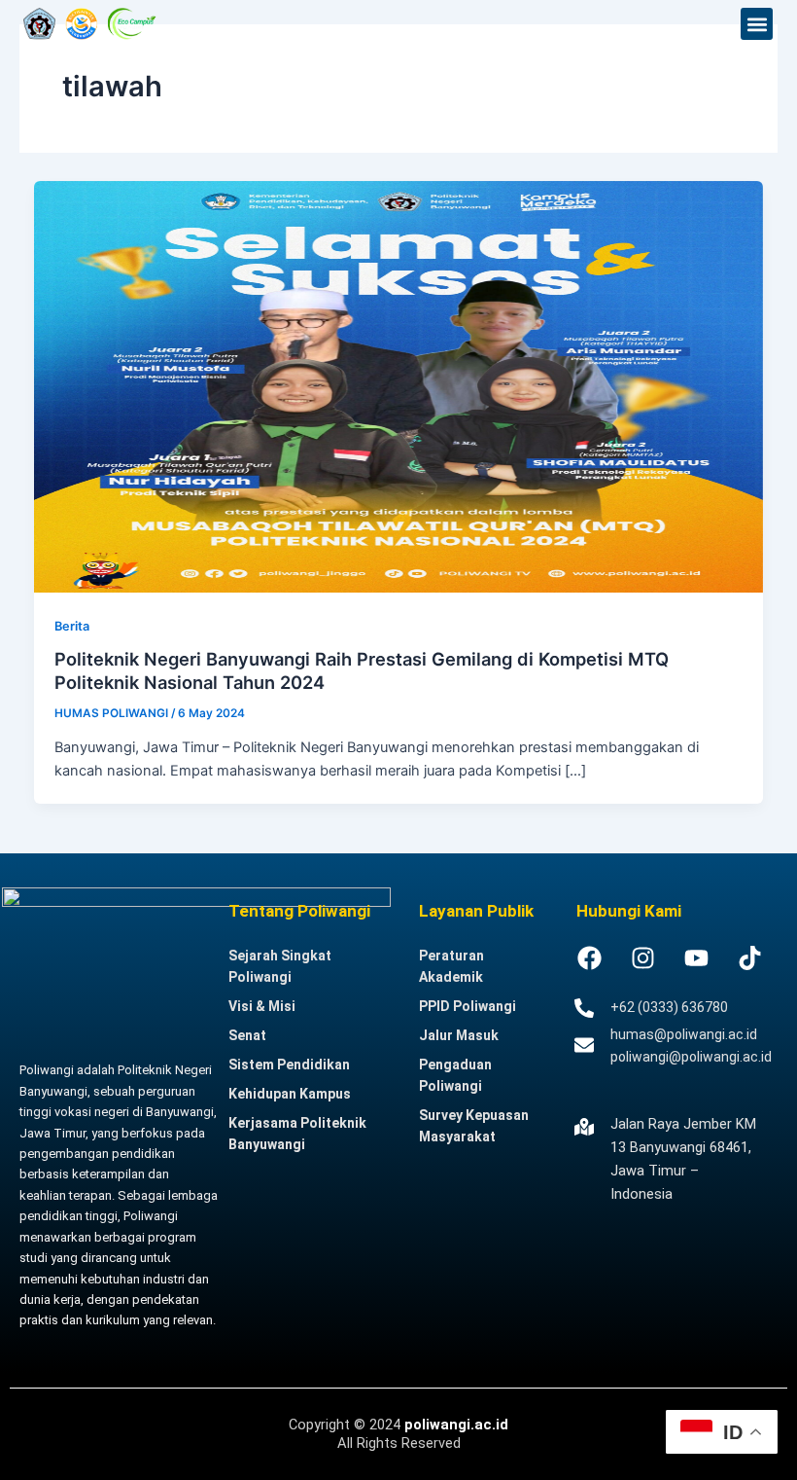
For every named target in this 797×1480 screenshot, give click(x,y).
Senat (247, 1035)
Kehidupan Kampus (289, 1093)
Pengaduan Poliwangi (455, 1075)
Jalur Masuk (459, 1035)
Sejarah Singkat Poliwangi (279, 966)
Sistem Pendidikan (289, 1064)
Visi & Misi (261, 1006)
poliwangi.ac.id (456, 1424)
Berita (71, 626)
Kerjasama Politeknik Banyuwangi (297, 1133)
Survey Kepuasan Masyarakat (474, 1125)
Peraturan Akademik (451, 966)
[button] (757, 24)
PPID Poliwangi (467, 1006)
